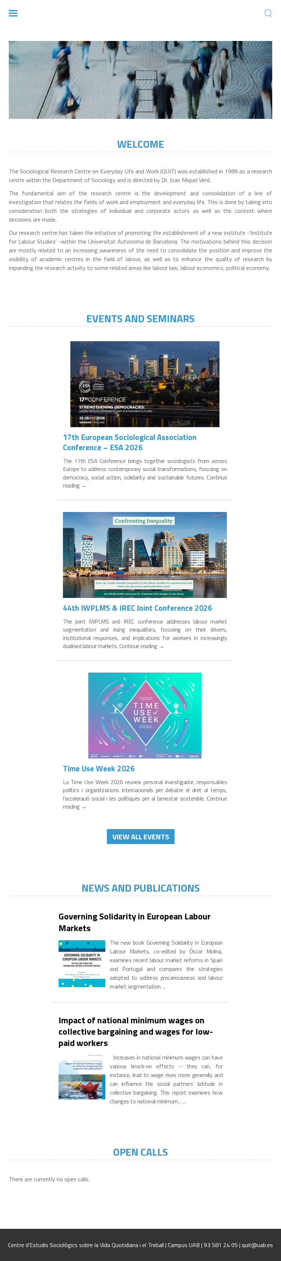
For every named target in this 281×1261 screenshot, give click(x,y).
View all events (140, 836)
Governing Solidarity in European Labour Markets (135, 922)
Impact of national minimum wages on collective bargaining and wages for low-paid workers (136, 1032)
